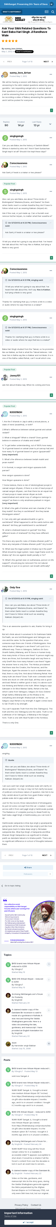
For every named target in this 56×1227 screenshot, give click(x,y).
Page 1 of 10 (27, 61)
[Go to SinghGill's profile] (8, 995)
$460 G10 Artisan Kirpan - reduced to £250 (31, 1112)
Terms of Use (10, 1216)
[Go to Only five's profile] (5, 589)
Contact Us (36, 1205)
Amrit (14, 1043)
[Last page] (52, 61)
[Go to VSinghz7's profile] (8, 964)
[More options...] (51, 74)
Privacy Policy (21, 1205)
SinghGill (18, 1000)
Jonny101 (15, 375)
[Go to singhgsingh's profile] (5, 138)
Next (46, 61)
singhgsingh (17, 136)
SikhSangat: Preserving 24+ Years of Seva (26, 4)
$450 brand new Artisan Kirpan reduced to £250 (31, 1068)
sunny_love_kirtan (13, 48)
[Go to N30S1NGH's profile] (5, 414)
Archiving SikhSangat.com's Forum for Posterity (29, 1141)
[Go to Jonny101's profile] (5, 377)
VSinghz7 (19, 969)
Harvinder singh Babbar (25, 1045)
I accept (29, 1222)
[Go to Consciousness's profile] (5, 165)
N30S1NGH (16, 412)
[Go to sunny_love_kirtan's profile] (5, 74)
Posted (18, 76)
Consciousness (18, 163)
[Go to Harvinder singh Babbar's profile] (8, 1044)
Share (29, 867)
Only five (15, 587)
